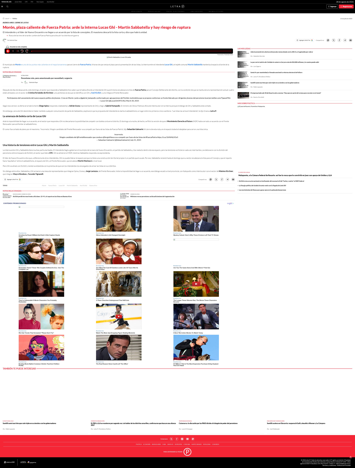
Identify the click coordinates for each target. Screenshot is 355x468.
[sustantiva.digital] (32, 462)
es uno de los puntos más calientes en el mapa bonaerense (44, 64)
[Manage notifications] (350, 457)
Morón (44, 185)
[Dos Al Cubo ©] (9, 462)
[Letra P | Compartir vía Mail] (350, 40)
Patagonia (207, 444)
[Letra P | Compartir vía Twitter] (333, 40)
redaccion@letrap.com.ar (343, 463)
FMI (32, 2)
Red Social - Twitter (171, 439)
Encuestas (197, 11)
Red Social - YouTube (187, 439)
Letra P (7, 18)
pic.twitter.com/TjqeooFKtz (219, 98)
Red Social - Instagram (182, 439)
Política (14, 18)
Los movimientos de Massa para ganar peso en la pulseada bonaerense (262, 190)
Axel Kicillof (50, 2)
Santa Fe (170, 444)
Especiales (154, 11)
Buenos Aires (93, 185)
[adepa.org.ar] (23, 462)
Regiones (137, 11)
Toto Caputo (40, 2)
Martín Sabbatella (195, 64)
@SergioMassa (109, 137)
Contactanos (164, 439)
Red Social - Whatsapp (192, 439)
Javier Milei (18, 2)
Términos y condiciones (329, 465)
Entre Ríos (178, 444)
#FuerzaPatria (151, 137)
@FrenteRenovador (84, 137)
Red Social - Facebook (176, 439)
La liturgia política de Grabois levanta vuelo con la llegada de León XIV (262, 185)
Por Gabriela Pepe (12, 40)
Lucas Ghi (168, 64)
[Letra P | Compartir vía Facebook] (339, 40)
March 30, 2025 (132, 101)
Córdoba (187, 444)
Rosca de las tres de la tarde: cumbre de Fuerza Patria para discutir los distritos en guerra (44, 35)
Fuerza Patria (85, 64)
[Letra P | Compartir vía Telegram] (344, 40)
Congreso (215, 444)
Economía (146, 444)
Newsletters (216, 11)
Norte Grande (197, 444)
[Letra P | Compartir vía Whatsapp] (328, 40)
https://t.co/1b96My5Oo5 (167, 137)
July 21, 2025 (135, 140)
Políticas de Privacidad (344, 465)
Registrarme (347, 6)
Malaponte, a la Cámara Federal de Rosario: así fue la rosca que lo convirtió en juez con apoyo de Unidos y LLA (285, 175)
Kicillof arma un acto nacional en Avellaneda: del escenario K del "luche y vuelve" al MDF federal (271, 181)
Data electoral (176, 11)
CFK (26, 2)
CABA (164, 444)
